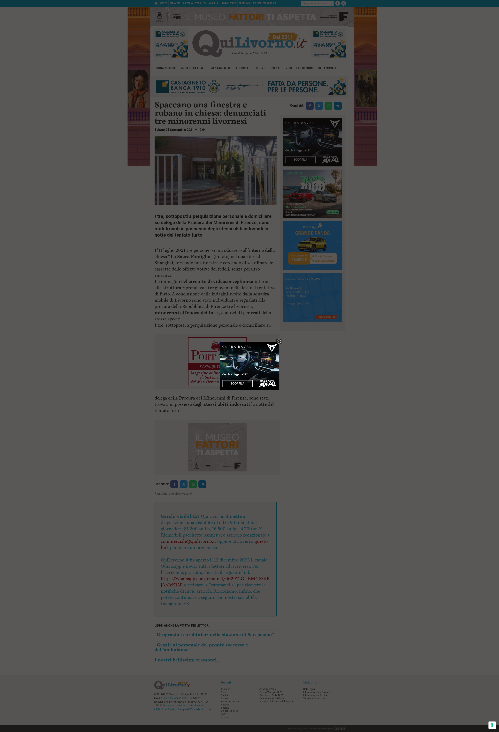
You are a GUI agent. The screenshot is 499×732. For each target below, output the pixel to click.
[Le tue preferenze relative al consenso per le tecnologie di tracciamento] (492, 725)
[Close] (278, 341)
